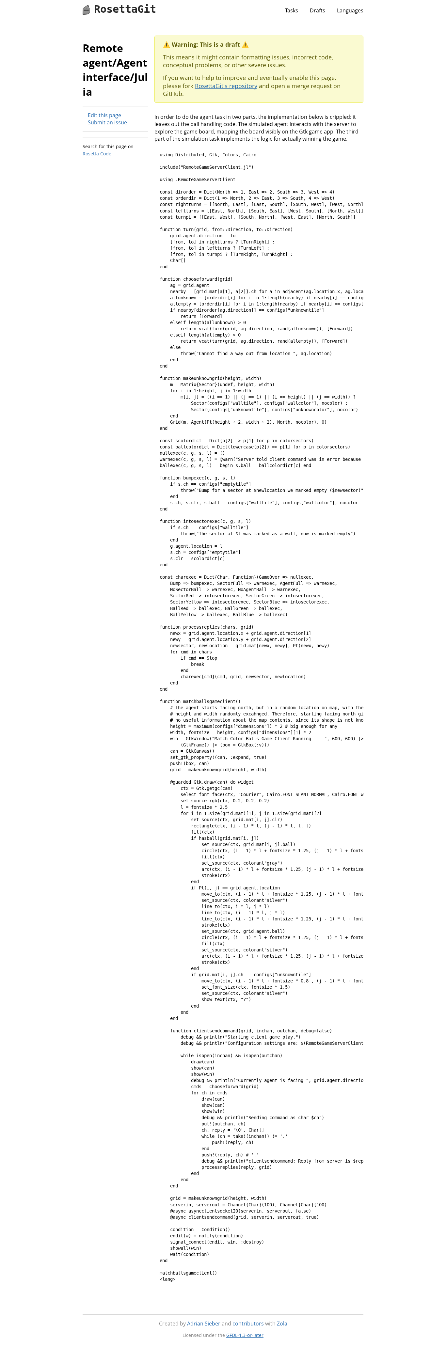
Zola (282, 1323)
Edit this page (104, 115)
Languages (350, 10)
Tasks (291, 10)
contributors (248, 1323)
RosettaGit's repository (226, 86)
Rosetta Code (97, 153)
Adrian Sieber (203, 1323)
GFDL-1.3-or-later (244, 1335)
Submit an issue (107, 122)
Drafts (317, 10)
